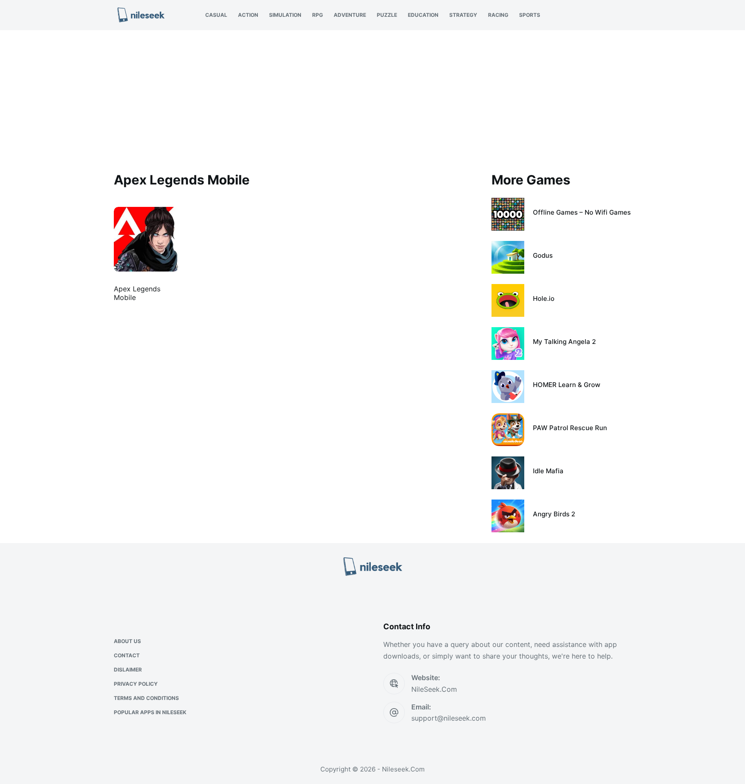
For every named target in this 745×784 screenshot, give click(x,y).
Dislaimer (128, 669)
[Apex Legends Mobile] (146, 239)
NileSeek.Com (434, 689)
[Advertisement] (372, 94)
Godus (543, 255)
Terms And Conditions (146, 698)
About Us (127, 641)
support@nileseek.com (448, 718)
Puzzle (387, 15)
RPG (317, 15)
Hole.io (543, 298)
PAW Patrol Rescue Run (570, 428)
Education (423, 15)
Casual (216, 15)
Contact (127, 655)
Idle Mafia (548, 471)
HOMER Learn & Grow (566, 385)
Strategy (463, 15)
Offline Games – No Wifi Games (582, 212)
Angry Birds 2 (554, 514)
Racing (498, 15)
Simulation (285, 15)
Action (248, 15)
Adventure (350, 15)
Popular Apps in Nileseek (150, 712)
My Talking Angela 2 (564, 341)
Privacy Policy (136, 684)
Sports (529, 15)
